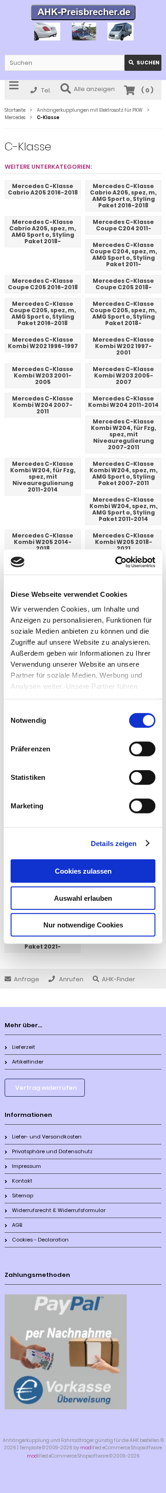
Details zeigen (113, 843)
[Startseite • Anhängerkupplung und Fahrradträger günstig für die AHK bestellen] (83, 14)
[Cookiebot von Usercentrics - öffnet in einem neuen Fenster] (117, 562)
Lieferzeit (23, 1047)
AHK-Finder (118, 979)
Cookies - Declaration (40, 1239)
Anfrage (26, 979)
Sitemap (22, 1195)
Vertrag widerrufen (46, 1087)
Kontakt (22, 1180)
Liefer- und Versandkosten (47, 1136)
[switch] (142, 749)
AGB (17, 1225)
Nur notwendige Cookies (83, 925)
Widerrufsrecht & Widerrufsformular (59, 1210)
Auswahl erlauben (83, 898)
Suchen (143, 62)
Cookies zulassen (83, 871)
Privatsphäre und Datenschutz (52, 1151)
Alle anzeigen (94, 89)
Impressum (26, 1166)
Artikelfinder (27, 1061)
